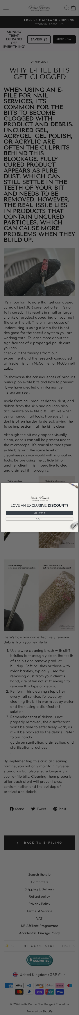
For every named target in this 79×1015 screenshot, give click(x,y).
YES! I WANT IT (39, 513)
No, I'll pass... (39, 518)
